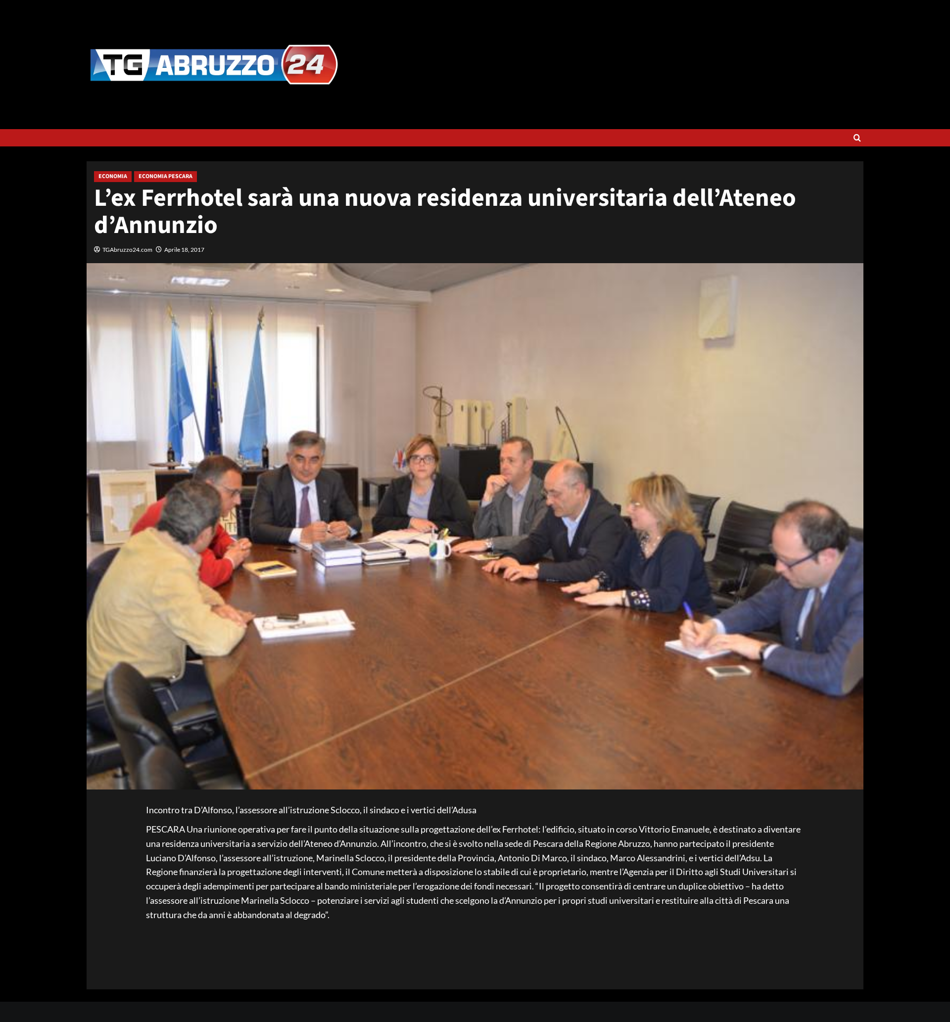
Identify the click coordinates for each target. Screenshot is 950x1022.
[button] (857, 137)
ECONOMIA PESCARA (165, 176)
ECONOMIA (112, 176)
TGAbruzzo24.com (127, 249)
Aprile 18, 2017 (184, 249)
